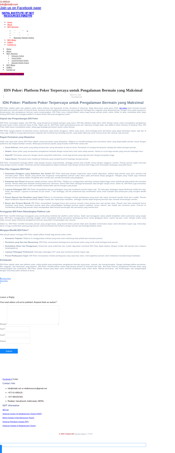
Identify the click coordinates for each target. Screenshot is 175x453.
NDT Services (12, 27)
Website (3, 341)
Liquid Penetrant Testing (20, 60)
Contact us (11, 45)
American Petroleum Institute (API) (16, 422)
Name (2, 329)
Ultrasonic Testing (18, 56)
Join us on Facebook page (20, 8)
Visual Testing (16, 58)
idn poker (123, 108)
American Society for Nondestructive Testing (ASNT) (22, 414)
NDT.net (6, 410)
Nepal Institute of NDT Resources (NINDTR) (18, 14)
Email (2, 335)
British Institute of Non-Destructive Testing (18, 418)
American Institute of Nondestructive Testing (19, 426)
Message (3, 324)
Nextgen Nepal (80, 434)
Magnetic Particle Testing (24, 38)
